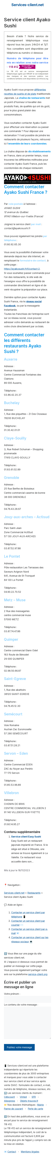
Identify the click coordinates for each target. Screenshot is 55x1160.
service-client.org (37, 974)
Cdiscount (9, 1097)
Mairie (40, 1104)
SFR (34, 1097)
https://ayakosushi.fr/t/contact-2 (22, 268)
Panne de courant (13, 1108)
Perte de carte (35, 1108)
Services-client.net (27, 5)
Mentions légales (30, 1151)
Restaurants (33, 892)
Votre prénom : (12, 993)
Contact (11, 1151)
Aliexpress (9, 1101)
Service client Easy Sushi (26, 836)
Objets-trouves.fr (29, 1101)
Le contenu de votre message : (21, 1004)
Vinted (23, 1097)
